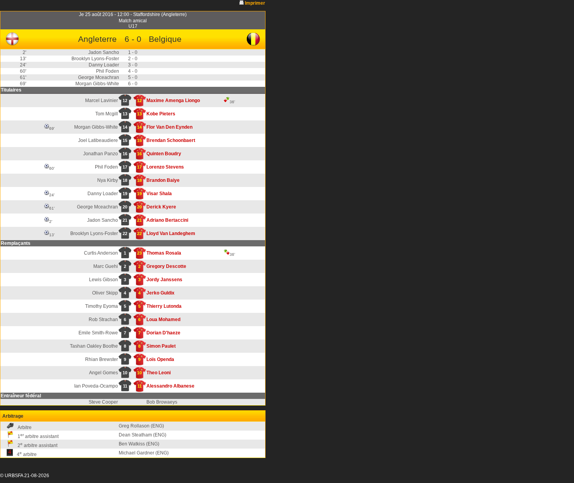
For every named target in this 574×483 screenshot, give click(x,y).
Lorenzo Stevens (165, 167)
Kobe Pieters (160, 114)
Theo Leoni (158, 372)
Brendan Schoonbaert (170, 140)
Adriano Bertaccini (167, 220)
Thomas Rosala (163, 253)
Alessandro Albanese (170, 386)
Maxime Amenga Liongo (173, 100)
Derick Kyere (161, 207)
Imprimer (255, 3)
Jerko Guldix (160, 293)
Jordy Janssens (164, 279)
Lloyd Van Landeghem (170, 233)
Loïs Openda (160, 359)
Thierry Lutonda (164, 306)
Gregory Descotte (166, 266)
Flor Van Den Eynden (169, 127)
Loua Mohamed (163, 319)
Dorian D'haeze (163, 333)
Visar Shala (159, 193)
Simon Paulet (161, 346)
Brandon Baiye (163, 180)
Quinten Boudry (163, 153)
